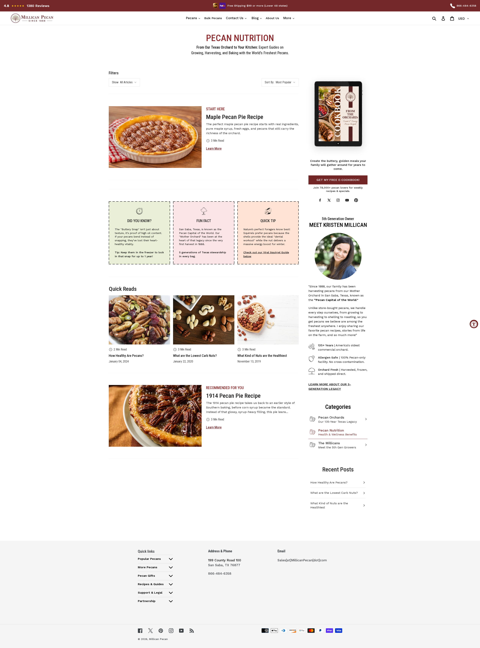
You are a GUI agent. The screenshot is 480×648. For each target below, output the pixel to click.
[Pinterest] (356, 200)
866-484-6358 (466, 5)
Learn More (214, 148)
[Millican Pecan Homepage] (67, 18)
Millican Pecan (158, 638)
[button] (155, 559)
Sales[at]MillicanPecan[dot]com (302, 560)
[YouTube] (347, 200)
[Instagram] (338, 200)
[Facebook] (320, 200)
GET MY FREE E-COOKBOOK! (337, 180)
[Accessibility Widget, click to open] (474, 324)
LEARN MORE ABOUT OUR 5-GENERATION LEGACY (329, 387)
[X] (329, 200)
